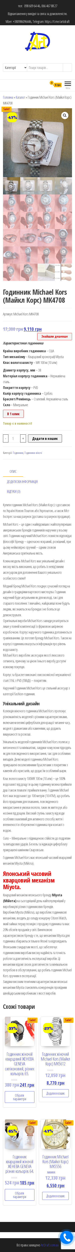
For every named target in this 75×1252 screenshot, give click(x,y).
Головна (8, 97)
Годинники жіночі (33, 453)
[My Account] (44, 85)
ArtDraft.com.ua (50, 1245)
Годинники (18, 453)
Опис (13, 471)
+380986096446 (22, 21)
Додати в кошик (45, 438)
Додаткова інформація (22, 481)
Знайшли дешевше (54, 336)
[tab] (16, 472)
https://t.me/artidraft (57, 21)
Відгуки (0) (13, 491)
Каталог (20, 97)
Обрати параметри (19, 1097)
